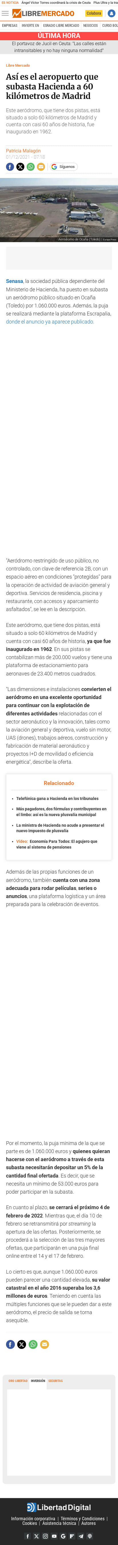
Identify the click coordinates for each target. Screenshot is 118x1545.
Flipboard (71, 1536)
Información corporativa (33, 1518)
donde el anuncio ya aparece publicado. (50, 322)
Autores (88, 1523)
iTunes (89, 1536)
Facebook (27, 1536)
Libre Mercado (18, 65)
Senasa (14, 281)
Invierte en (30, 26)
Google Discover (63, 1536)
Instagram (45, 1536)
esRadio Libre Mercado (61, 26)
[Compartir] (10, 167)
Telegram (80, 1536)
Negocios (90, 26)
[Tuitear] (20, 167)
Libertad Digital (59, 1507)
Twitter (36, 1536)
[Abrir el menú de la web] (6, 13)
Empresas (9, 26)
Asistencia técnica (59, 1523)
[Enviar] (31, 167)
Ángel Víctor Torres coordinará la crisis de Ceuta (56, 3)
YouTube (54, 1536)
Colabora (94, 13)
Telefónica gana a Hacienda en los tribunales (57, 798)
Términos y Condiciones (83, 1518)
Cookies (29, 1523)
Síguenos (67, 167)
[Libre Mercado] (43, 13)
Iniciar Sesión (111, 13)
